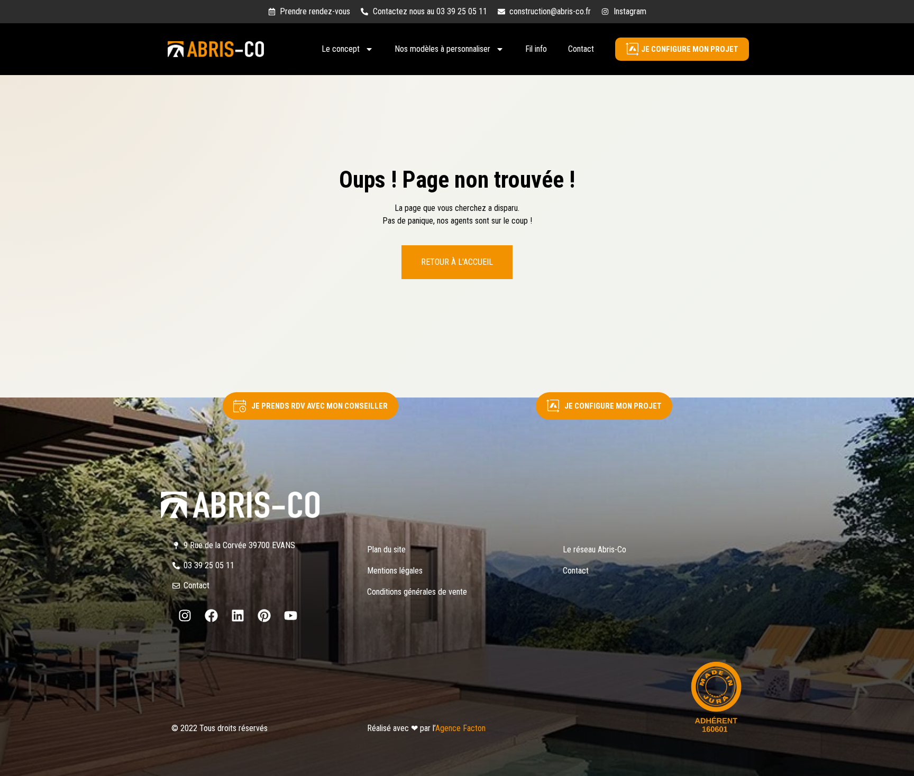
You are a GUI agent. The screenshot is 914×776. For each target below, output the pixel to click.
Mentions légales (395, 571)
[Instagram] (184, 616)
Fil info (536, 49)
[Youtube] (290, 616)
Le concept (341, 49)
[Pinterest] (264, 616)
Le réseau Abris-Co (594, 549)
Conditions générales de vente (417, 592)
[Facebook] (211, 616)
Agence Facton (460, 728)
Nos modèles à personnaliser (442, 49)
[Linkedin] (237, 616)
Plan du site (386, 549)
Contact (581, 49)
